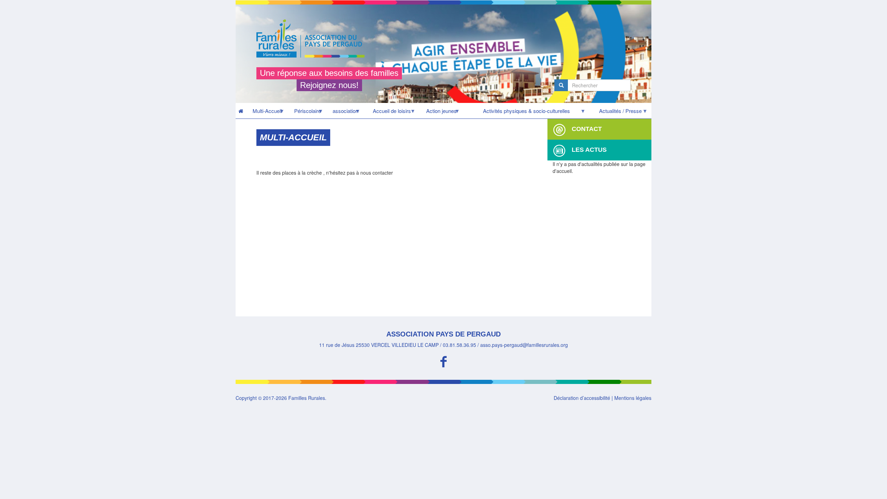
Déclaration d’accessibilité (582, 397)
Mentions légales (632, 397)
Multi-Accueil (264, 112)
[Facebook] (443, 360)
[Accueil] (313, 38)
